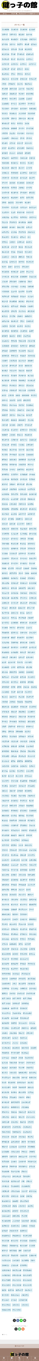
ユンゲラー (22, 103)
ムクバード (22, 514)
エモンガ (14, 746)
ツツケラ (30, 924)
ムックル (14, 514)
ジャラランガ (30, 993)
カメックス (5, 39)
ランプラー (20, 771)
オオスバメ (28, 365)
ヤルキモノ (22, 380)
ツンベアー (5, 781)
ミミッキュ (14, 988)
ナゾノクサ (14, 79)
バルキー (20, 316)
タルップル (16, 1077)
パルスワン (29, 1067)
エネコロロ (25, 395)
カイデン (30, 1206)
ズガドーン (25, 1028)
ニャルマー (5, 558)
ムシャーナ (11, 662)
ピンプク (11, 568)
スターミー (32, 173)
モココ (21, 247)
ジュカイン (5, 341)
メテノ (14, 983)
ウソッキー (28, 252)
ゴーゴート (5, 855)
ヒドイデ (28, 944)
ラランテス (23, 954)
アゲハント (14, 356)
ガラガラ (28, 153)
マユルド (23, 356)
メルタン (5, 1033)
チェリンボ (14, 543)
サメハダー (5, 420)
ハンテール (5, 479)
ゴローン (14, 118)
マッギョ (5, 786)
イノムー (30, 296)
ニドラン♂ (23, 64)
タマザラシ (5, 474)
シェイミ (29, 627)
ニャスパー (5, 860)
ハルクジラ (23, 1255)
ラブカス (32, 479)
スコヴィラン (15, 1226)
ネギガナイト (15, 1107)
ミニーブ (24, 1191)
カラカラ (20, 153)
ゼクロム (21, 815)
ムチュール (5, 321)
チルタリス (28, 435)
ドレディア (29, 697)
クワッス (32, 1166)
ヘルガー (30, 306)
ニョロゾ (29, 99)
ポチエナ (32, 346)
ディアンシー (23, 909)
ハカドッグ (27, 1250)
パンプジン (23, 899)
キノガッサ (5, 380)
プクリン (20, 74)
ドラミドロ (22, 875)
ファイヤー (5, 207)
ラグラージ (23, 346)
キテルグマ (14, 964)
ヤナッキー (31, 652)
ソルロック (32, 440)
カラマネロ (23, 870)
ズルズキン (22, 712)
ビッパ (4, 519)
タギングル (16, 1216)
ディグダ (5, 89)
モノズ (31, 800)
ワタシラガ (13, 1062)
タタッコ (30, 1087)
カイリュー (32, 207)
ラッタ (21, 49)
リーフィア (14, 603)
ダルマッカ (5, 707)
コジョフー (13, 786)
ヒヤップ (21, 657)
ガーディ (5, 99)
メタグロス (13, 489)
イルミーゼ (29, 410)
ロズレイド (5, 529)
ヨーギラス (5, 331)
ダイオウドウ (6, 1127)
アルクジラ (14, 1255)
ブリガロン (23, 825)
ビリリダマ (20, 148)
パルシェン (14, 138)
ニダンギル (32, 860)
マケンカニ (32, 934)
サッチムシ (25, 1053)
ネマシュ (32, 954)
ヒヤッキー (29, 657)
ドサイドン (32, 593)
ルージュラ (23, 178)
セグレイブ (19, 1290)
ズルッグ (14, 712)
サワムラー (5, 158)
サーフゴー (5, 1295)
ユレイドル (29, 450)
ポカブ (13, 637)
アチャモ (14, 341)
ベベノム (32, 1023)
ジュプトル (27, 336)
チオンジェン (15, 1295)
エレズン (30, 1082)
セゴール (11, 1290)
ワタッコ (29, 257)
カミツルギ (14, 1018)
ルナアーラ (14, 1008)
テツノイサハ (16, 1310)
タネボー (30, 360)
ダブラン (5, 736)
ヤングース (23, 929)
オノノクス (19, 776)
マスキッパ (23, 583)
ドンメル (30, 420)
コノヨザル (25, 1260)
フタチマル (14, 642)
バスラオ (5, 702)
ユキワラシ (20, 469)
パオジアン (25, 1295)
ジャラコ (12, 993)
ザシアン (30, 1137)
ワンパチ (21, 1067)
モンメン (5, 697)
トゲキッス (32, 598)
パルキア (30, 618)
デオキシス (31, 499)
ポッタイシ (32, 509)
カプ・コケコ (6, 998)
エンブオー (29, 637)
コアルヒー (22, 736)
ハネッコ (14, 257)
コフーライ (5, 845)
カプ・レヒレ (6, 1003)
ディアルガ (22, 618)
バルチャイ (31, 796)
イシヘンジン (30, 1117)
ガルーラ (14, 168)
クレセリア (32, 622)
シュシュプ (14, 865)
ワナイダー (26, 1176)
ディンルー (5, 1300)
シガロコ (24, 1226)
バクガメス (31, 983)
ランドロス (29, 815)
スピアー (20, 44)
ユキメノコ (14, 613)
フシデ (13, 692)
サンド (13, 59)
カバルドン (14, 578)
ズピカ (14, 1206)
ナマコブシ (22, 978)
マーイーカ (14, 870)
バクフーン (32, 217)
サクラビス (14, 479)
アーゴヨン (5, 1028)
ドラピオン (31, 578)
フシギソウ (14, 29)
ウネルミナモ (6, 1310)
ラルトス (21, 370)
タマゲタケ (5, 751)
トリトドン (5, 548)
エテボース (14, 548)
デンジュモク (27, 1013)
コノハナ (5, 365)
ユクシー (29, 613)
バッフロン (5, 796)
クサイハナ (23, 79)
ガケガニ (33, 1221)
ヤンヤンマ (29, 262)
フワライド (31, 548)
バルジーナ (5, 800)
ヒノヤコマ (5, 840)
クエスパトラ (14, 1231)
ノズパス (11, 395)
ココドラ (12, 400)
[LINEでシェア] (21, 1320)
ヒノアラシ (14, 217)
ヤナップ (23, 652)
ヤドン (13, 123)
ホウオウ (5, 336)
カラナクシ (31, 543)
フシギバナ (23, 29)
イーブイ (29, 187)
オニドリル (5, 54)
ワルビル (20, 702)
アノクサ (24, 1216)
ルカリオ (34, 573)
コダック (5, 94)
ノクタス (12, 435)
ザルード (5, 1147)
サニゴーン (5, 1107)
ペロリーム (5, 870)
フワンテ (23, 548)
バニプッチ (5, 741)
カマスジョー (21, 1082)
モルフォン (28, 84)
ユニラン (28, 731)
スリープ (20, 143)
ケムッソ (30, 351)
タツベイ (5, 484)
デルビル (23, 306)
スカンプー (32, 558)
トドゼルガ (23, 474)
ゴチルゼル (19, 731)
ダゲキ (19, 687)
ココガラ (33, 1048)
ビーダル (11, 519)
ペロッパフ (32, 865)
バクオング (13, 390)
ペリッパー (13, 370)
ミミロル (5, 553)
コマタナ (20, 791)
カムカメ (5, 1067)
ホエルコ (14, 420)
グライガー (13, 281)
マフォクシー (15, 830)
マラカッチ (23, 707)
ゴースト (29, 138)
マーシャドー (23, 1023)
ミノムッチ (14, 534)
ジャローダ (5, 637)
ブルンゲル (31, 751)
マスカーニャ (32, 1161)
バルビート (20, 410)
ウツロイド (23, 1008)
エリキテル (14, 880)
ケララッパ (5, 929)
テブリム (5, 1097)
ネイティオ (5, 247)
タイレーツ (31, 1112)
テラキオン (14, 810)
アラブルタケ (27, 1270)
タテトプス (32, 529)
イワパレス (5, 712)
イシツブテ (5, 118)
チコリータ (20, 212)
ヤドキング (14, 272)
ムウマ (22, 272)
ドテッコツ (5, 682)
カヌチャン (23, 1231)
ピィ (29, 237)
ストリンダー (6, 1087)
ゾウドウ (30, 1122)
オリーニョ (32, 1191)
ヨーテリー (14, 647)
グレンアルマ (24, 1201)
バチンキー (29, 1033)
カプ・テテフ (16, 998)
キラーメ (5, 1250)
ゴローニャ (22, 118)
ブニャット (14, 558)
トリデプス (5, 534)
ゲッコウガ (5, 835)
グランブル (5, 286)
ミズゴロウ (5, 346)
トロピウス (22, 464)
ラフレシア (32, 79)
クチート (5, 400)
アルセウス (5, 632)
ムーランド (32, 647)
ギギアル (20, 761)
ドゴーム (5, 390)
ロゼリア (5, 415)
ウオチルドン (16, 1132)
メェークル (32, 850)
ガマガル (30, 682)
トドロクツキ (23, 1300)
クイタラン (14, 800)
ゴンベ (21, 573)
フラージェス (23, 850)
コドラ (19, 400)
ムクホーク (31, 514)
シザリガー (29, 445)
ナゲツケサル (6, 974)
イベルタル (5, 909)
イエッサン (14, 1122)
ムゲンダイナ (15, 1142)
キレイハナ (5, 252)
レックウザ (14, 499)
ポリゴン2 (31, 311)
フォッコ (32, 825)
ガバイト (5, 573)
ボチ (20, 1250)
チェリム (23, 543)
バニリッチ (14, 741)
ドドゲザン (23, 1265)
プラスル (5, 410)
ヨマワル (5, 464)
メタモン (21, 187)
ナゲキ (13, 687)
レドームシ (5, 1058)
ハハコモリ (5, 692)
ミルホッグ (5, 647)
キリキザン (28, 791)
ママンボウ (5, 756)
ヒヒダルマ (14, 707)
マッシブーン (6, 1013)
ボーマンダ (20, 484)
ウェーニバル (15, 1171)
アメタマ (14, 375)
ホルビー (14, 835)
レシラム (14, 815)
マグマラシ (23, 217)
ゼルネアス (32, 904)
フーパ (31, 909)
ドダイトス (22, 504)
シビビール (14, 766)
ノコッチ (5, 281)
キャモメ (5, 370)
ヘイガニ (21, 445)
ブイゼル (30, 538)
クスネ (21, 1058)
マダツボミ (32, 108)
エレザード (23, 880)
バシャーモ (31, 341)
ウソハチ (32, 563)
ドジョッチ (5, 445)
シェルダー (5, 138)
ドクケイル (31, 356)
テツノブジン (6, 1305)
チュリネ (21, 697)
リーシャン (23, 558)
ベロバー (21, 1097)
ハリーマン (32, 1156)
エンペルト (5, 514)
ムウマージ (22, 553)
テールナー (5, 830)
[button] (24, 1320)
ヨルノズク (20, 227)
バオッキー (13, 657)
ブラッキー (25, 267)
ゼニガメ (21, 34)
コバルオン (5, 810)
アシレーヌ (22, 924)
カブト (22, 197)
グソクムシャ (25, 974)
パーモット (5, 1186)
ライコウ (12, 326)
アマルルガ (22, 885)
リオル (27, 573)
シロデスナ (13, 978)
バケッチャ (14, 899)
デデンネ (14, 889)
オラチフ (15, 1211)
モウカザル (5, 509)
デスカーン (13, 716)
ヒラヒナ (5, 1231)
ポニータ (30, 118)
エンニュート (24, 959)
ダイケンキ (23, 642)
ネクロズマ (5, 1023)
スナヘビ (24, 1077)
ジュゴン (12, 133)
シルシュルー (6, 1216)
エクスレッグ (15, 1181)
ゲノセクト (31, 820)
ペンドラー (28, 692)
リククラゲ (25, 1221)
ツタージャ (23, 632)
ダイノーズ (30, 608)
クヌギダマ (23, 277)
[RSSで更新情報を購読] (23, 1329)
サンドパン (20, 59)
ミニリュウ (14, 207)
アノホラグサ (6, 1221)
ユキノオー (31, 588)
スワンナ (30, 736)
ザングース (5, 440)
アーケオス (13, 721)
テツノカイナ (27, 1280)
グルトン (24, 1171)
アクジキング (24, 1018)
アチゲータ (13, 1166)
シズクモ (32, 949)
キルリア (29, 370)
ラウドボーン (23, 1166)
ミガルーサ (32, 1255)
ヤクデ (14, 1087)
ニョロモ (21, 99)
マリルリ (20, 252)
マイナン (12, 410)
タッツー (21, 168)
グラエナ (5, 351)
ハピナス (5, 326)
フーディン (31, 103)
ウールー (21, 1062)
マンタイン (5, 306)
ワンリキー (5, 108)
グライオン (32, 603)
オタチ (30, 222)
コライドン (16, 1305)
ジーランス (23, 479)
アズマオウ (14, 173)
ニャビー (15, 919)
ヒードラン (5, 622)
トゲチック (20, 242)
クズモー (14, 875)
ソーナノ (12, 469)
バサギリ (32, 1152)
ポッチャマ (23, 509)
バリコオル (25, 1107)
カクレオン (13, 459)
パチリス (23, 538)
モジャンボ (5, 598)
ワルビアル (28, 702)
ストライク (14, 178)
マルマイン (29, 148)
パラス (4, 84)
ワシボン (14, 796)
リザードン (13, 34)
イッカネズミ (25, 1186)
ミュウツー (5, 212)
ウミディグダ (27, 1236)
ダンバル (29, 484)
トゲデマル (5, 988)
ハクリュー (23, 207)
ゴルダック (13, 94)
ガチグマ (5, 1156)
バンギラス (23, 331)
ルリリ (4, 395)
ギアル (13, 761)
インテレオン (6, 1048)
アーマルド (13, 454)
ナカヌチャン (6, 1236)
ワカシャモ (22, 341)
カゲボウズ (22, 459)
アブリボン (31, 939)
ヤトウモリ (14, 959)
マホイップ (22, 1112)
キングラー (11, 148)
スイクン (28, 326)
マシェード (5, 959)
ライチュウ (5, 59)
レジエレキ (13, 1147)
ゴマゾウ (14, 311)
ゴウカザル (14, 509)
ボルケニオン (6, 914)
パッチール (5, 430)
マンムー (5, 608)
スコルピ (23, 578)
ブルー (30, 281)
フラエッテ (13, 850)
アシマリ (5, 924)
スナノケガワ (27, 1275)
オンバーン (23, 904)
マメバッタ (5, 1181)
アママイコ (31, 964)
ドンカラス (31, 553)
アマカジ (23, 964)
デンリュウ (28, 247)
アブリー (23, 939)
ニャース (21, 89)
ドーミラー (14, 563)
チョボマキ (23, 781)
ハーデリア (23, 647)
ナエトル (5, 504)
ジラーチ (23, 499)
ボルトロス (5, 815)
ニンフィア (31, 885)
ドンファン (22, 311)
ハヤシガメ (13, 504)
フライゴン (32, 430)
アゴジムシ (5, 934)
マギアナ (14, 1023)
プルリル (23, 751)
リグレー (32, 766)
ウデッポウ (31, 875)
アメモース (22, 375)
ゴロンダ (23, 855)
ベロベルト (23, 593)
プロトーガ (22, 716)
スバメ (21, 365)
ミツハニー (5, 538)
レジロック (22, 489)
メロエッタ (22, 820)
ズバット (28, 74)
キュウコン (5, 74)
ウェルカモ (5, 1171)
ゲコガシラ (32, 830)
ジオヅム (29, 1196)
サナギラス (14, 331)
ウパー (4, 267)
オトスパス (5, 1092)
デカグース (32, 929)
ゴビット (5, 791)
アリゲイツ (13, 222)
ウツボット (13, 113)
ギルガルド (5, 865)
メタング (5, 489)
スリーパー (28, 143)
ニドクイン (14, 64)
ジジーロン (32, 988)
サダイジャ (32, 1077)
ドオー (33, 1260)
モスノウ (21, 1117)
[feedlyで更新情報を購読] (19, 1329)
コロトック (28, 519)
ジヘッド (5, 805)
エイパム (5, 262)
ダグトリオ (13, 89)
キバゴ (4, 776)
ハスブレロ (13, 360)
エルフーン (13, 697)
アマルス (14, 885)
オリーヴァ (5, 1196)
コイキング (29, 183)
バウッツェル (15, 1191)
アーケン (5, 721)
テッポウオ (13, 301)
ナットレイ (5, 761)
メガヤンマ (5, 603)
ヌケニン (21, 385)
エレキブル (14, 598)
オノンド (11, 776)
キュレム (5, 820)
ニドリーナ (5, 64)
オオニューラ (23, 1156)
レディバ (29, 227)
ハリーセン (14, 286)
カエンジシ (28, 845)
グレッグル (5, 583)
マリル (13, 252)
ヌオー (10, 267)
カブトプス (29, 197)
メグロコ (12, 702)
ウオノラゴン (6, 1132)
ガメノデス (5, 875)
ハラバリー (22, 1206)
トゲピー (12, 242)
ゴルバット (5, 79)
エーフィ (17, 267)
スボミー (29, 524)
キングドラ (5, 311)
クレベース (5, 904)
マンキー (21, 94)
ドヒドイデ (5, 949)
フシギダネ (5, 29)
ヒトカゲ (32, 29)
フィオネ (5, 627)
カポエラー (28, 316)
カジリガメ (13, 1067)
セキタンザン (23, 1072)
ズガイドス (14, 529)
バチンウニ (5, 1117)
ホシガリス (16, 1048)
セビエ (4, 1290)
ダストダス (31, 721)
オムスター (14, 197)
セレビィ (12, 336)
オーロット (5, 899)
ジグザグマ (13, 351)
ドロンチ (14, 1137)
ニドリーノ (32, 64)
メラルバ (21, 805)
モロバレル (14, 751)
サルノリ (21, 1033)
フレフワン (23, 865)
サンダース (14, 192)
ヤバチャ (14, 1092)
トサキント (5, 173)
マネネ (4, 568)
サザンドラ (13, 805)
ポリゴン (32, 192)
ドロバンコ (14, 949)
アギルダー (32, 781)
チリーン (30, 464)
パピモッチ (5, 1191)
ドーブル (12, 316)
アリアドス (22, 232)
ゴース (22, 138)
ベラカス (32, 1226)
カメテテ (32, 870)
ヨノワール (5, 613)
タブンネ (23, 677)
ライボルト (29, 405)
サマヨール (13, 464)
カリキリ (15, 954)
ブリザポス (31, 1147)
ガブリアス (13, 573)
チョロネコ (5, 652)
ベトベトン (29, 133)
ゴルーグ (12, 791)
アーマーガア (15, 1053)
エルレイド (21, 608)
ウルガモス (29, 805)
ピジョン (34, 44)
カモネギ (14, 128)
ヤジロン (5, 450)
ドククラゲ (31, 113)
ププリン (5, 242)
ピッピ (13, 69)
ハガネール (22, 281)
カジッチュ (32, 1072)
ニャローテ (22, 1161)
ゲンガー (5, 143)
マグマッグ (5, 296)
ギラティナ (23, 622)
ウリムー (23, 296)
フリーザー (19, 202)
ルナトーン (23, 440)
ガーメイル (32, 534)
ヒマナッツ (13, 262)
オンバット (14, 904)
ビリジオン (23, 810)
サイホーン (14, 163)
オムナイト (5, 197)
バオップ (5, 657)
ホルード (21, 835)
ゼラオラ (33, 1028)
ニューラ (14, 291)
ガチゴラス (5, 885)
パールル (32, 474)
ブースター (23, 192)
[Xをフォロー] (16, 1329)
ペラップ (18, 568)
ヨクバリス (25, 1048)
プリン (13, 74)
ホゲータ (5, 1166)
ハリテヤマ (31, 390)
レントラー (20, 524)
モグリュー (5, 677)
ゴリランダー (6, 1038)
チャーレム (13, 405)
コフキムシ (25, 840)
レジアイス (31, 489)
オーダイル (22, 222)
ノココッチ (14, 1265)
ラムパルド (23, 529)
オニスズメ (28, 49)
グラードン (5, 499)
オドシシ (5, 316)
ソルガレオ (5, 1008)
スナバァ (5, 978)
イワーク (12, 143)
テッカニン (13, 385)
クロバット (31, 232)
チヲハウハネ (16, 1275)
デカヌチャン (16, 1236)
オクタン (21, 301)
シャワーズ (5, 192)
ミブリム (30, 1092)
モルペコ (23, 1122)
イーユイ (14, 1300)
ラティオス (23, 494)
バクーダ (5, 425)
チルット (20, 435)
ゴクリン (12, 415)
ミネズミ (32, 642)
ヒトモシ (12, 771)
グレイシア (23, 603)
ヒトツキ (24, 860)
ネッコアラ (22, 983)
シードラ (29, 168)
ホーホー (12, 227)
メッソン (15, 1043)
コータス (12, 425)
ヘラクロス (5, 291)
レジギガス (14, 622)
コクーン (12, 44)
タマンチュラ (16, 1176)
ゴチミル (11, 731)
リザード (5, 34)
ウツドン (5, 113)
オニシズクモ (6, 954)
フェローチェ (16, 1013)
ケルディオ (13, 820)
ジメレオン (23, 1043)
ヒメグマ (21, 291)
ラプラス (14, 187)
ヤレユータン (24, 969)
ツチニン (5, 385)
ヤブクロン (22, 721)
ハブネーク (14, 440)
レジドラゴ (22, 1147)
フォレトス (32, 277)
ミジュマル (5, 642)
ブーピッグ (28, 425)
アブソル (5, 469)
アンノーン (29, 272)
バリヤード (5, 178)
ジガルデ (14, 909)
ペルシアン (29, 89)
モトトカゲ (23, 1245)
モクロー (15, 914)
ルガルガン (13, 944)
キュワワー (14, 969)
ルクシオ (12, 524)
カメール (29, 34)
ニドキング (5, 69)
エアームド (14, 306)
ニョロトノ (5, 257)
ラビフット (23, 1038)
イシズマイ (32, 707)
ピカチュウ (29, 54)
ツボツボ (30, 286)
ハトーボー (28, 662)
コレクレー (28, 1290)
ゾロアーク (11, 726)
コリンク (5, 524)
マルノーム (20, 415)
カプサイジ (5, 1226)
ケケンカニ (5, 939)
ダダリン (5, 993)
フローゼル (5, 543)
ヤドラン (20, 123)
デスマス (5, 716)
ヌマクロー (14, 346)
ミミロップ (13, 553)
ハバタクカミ (6, 1275)
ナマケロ (14, 380)
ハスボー (5, 360)
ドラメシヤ (5, 1137)
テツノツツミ (16, 1280)
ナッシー (12, 153)
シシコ (21, 845)
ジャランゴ (20, 993)
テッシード (31, 756)
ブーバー (5, 183)
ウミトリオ (5, 1240)
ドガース (32, 158)
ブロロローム (14, 1245)
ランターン (14, 237)
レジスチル (5, 494)
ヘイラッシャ (6, 1260)
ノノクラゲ (16, 1221)
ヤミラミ (34, 395)
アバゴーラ (31, 716)
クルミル (26, 687)
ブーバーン (23, 598)
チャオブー (20, 637)
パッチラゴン (16, 1127)
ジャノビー (32, 632)
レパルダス (14, 652)
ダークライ (20, 627)
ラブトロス (5, 1161)
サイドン (23, 163)
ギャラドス (5, 187)
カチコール (32, 899)
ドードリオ (29, 128)
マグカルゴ (14, 296)
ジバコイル (14, 593)
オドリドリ (14, 939)
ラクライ (21, 405)
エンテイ (20, 326)
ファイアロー (15, 840)
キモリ (19, 336)
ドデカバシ (14, 929)
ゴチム (4, 731)
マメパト (20, 662)
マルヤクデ (22, 1087)
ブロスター (5, 880)
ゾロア (4, 726)
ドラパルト (22, 1137)
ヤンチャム (14, 855)
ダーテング (13, 365)
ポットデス (22, 1092)
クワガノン (23, 934)
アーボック (20, 54)
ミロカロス (29, 454)
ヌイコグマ (5, 964)
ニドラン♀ (29, 59)
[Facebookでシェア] (17, 1320)
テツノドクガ (16, 1285)
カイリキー (23, 108)
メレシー (21, 889)
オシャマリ (13, 924)
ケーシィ (14, 103)
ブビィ (22, 321)
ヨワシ (21, 944)
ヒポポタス (5, 578)
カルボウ (15, 1201)
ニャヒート (23, 919)
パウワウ (5, 133)
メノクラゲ (22, 113)
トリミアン (31, 855)
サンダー (28, 202)
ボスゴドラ (27, 400)
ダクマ (23, 1142)
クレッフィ (22, 894)
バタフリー (32, 39)
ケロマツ (24, 830)
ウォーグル (22, 796)
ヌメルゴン (13, 894)
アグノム (14, 618)
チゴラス (32, 880)
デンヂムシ (14, 934)
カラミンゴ (5, 1255)
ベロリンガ (23, 158)
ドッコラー (31, 677)
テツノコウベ (6, 1285)
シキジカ (32, 741)
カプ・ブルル (27, 998)
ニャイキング (25, 1102)
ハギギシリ (23, 988)
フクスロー (23, 914)
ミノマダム (23, 534)
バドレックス (15, 1152)
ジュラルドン (27, 1132)
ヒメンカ (5, 1062)
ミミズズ (32, 1245)
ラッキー (30, 163)
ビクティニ (14, 632)
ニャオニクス (15, 860)
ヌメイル (5, 894)
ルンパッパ (22, 360)
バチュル (14, 756)
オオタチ (5, 227)
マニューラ (5, 593)
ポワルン (5, 459)
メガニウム (5, 217)
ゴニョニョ (29, 385)
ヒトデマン (23, 173)
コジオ (22, 1196)
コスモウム (25, 1003)
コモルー (12, 484)
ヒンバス (21, 454)
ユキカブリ (22, 588)
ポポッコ (21, 257)
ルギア (31, 331)
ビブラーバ (23, 430)
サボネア (5, 435)
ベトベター (20, 133)
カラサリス (5, 356)
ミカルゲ (26, 568)
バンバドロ (23, 949)
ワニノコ (5, 222)
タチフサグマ (15, 1102)
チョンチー (5, 237)
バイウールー (30, 1062)
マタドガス (5, 163)
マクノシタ (22, 390)
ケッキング (31, 380)
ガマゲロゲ (5, 687)
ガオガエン (32, 919)
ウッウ (4, 1082)
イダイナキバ (6, 1270)
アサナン (5, 405)
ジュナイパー (6, 919)
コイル (27, 123)
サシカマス (11, 1082)
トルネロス (32, 810)
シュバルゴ (29, 746)
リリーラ (21, 450)
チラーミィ (20, 726)
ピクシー (20, 69)
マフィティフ (24, 1211)
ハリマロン (5, 825)
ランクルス (13, 736)
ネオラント (5, 588)
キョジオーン (6, 1201)
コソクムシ (16, 974)
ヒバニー (15, 1038)
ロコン (27, 69)
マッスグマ (22, 351)
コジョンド (22, 786)
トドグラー (14, 474)
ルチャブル (5, 889)
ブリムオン (13, 1097)
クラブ (4, 148)
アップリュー (6, 1077)
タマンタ (14, 588)
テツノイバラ (27, 1285)
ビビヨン (14, 845)
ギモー (28, 1097)
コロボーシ (19, 519)
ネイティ (29, 242)
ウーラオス (31, 1142)
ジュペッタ (31, 459)
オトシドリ (14, 1240)
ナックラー (14, 430)
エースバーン (6, 1043)
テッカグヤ (5, 1018)
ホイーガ (20, 692)
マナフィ (12, 627)
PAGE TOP (20, 1346)
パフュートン (6, 1176)
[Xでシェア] (14, 1320)
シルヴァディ (6, 983)
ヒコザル (30, 504)
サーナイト (5, 375)
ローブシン (14, 682)
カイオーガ (32, 494)
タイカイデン (6, 1211)
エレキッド (14, 321)
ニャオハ (14, 1161)
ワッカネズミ (15, 1186)
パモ (22, 1181)
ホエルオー (22, 420)
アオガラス (5, 1053)
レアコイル (5, 128)
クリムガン (31, 786)
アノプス (5, 454)
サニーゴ (5, 301)
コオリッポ (5, 1122)
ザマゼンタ (5, 1142)
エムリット (5, 618)
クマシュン (28, 776)
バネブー (20, 425)
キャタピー (14, 39)
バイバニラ (23, 741)
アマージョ (5, 969)
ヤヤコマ (29, 835)
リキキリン (5, 1265)
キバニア (29, 415)
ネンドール (13, 450)
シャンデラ (29, 771)
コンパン (20, 84)
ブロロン (5, 1245)
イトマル (14, 232)
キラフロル (13, 1250)
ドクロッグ (14, 583)
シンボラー (31, 712)
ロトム (22, 613)
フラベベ (5, 850)
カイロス (12, 183)
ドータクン (23, 563)
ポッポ (27, 44)
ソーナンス (5, 277)
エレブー (32, 178)
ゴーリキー (14, 108)
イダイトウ (13, 1156)
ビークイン (14, 538)
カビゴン (11, 202)
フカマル (34, 568)
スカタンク (5, 563)
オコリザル (29, 94)
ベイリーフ (29, 212)
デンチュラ (22, 756)
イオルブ (14, 1058)
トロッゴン (13, 1072)
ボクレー (30, 894)
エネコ (18, 395)
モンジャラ (5, 168)
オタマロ (23, 682)
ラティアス (14, 494)
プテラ (4, 202)
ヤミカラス (5, 272)
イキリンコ (14, 1196)
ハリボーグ (14, 825)
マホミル (14, 1112)
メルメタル (13, 1033)
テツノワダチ (6, 1280)
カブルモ (21, 746)
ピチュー (23, 237)
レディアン (5, 232)
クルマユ (34, 687)
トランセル (23, 39)
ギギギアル (28, 761)
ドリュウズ (14, 677)
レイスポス (5, 1152)
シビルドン (23, 766)
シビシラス (5, 766)
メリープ (14, 247)
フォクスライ (29, 1058)
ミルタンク (29, 321)
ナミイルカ (23, 1240)
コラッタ (14, 49)
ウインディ (13, 99)
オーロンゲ (5, 1102)
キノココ (30, 375)
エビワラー (14, 158)
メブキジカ (5, 746)
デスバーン (5, 1112)
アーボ (13, 54)
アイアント (23, 800)
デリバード (29, 301)
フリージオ (14, 781)
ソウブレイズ (6, 1206)
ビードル (5, 44)
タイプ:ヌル (31, 978)
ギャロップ (5, 123)
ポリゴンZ (13, 608)
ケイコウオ (32, 583)
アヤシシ (24, 1152)
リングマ (29, 291)
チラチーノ (29, 726)
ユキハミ (14, 1117)
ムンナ (4, 662)
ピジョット (5, 49)
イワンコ (5, 944)
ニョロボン (5, 103)
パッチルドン (27, 1127)
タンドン (5, 1072)
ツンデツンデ (15, 1028)
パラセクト (11, 84)
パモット (29, 1181)
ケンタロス (20, 183)
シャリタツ (16, 1260)
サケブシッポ (16, 1270)
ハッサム (23, 286)
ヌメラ (28, 889)
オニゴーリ (29, 469)
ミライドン (25, 1305)
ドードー (21, 128)
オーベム (5, 771)
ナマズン (14, 445)
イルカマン (32, 1240)
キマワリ (21, 262)
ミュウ (13, 212)
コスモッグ (16, 1003)
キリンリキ (14, 277)
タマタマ (5, 153)
